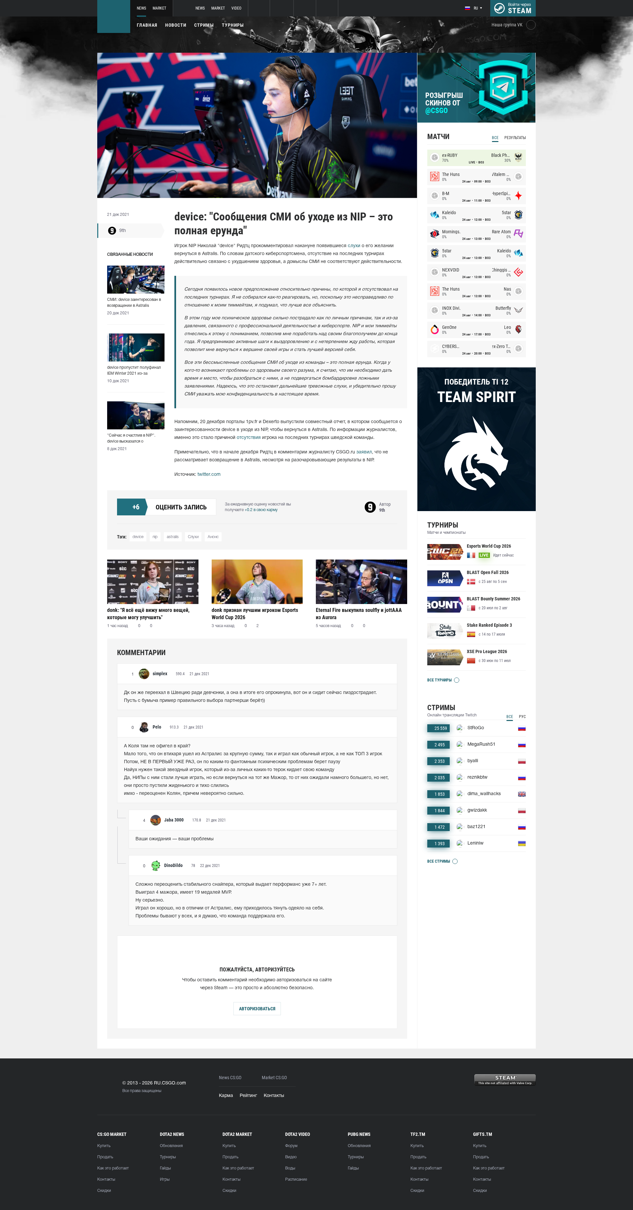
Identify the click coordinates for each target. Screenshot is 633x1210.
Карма (226, 1096)
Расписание (296, 1179)
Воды (290, 1168)
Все (495, 137)
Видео (291, 1157)
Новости (175, 25)
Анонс (213, 537)
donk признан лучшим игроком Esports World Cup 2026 (255, 613)
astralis (173, 537)
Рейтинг (248, 1096)
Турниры (233, 25)
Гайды (165, 1168)
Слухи (193, 537)
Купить (103, 1146)
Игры (164, 1179)
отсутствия (249, 438)
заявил (364, 452)
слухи (354, 246)
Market (159, 8)
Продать (105, 1157)
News (141, 8)
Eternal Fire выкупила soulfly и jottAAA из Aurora (359, 613)
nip (155, 537)
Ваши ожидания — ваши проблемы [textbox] (175, 839)
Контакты (274, 1096)
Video (236, 8)
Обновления (171, 1146)
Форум (291, 1146)
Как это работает (113, 1168)
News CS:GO (230, 1078)
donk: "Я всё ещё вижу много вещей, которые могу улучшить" (148, 613)
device (138, 537)
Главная (147, 25)
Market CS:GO (274, 1078)
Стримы (204, 25)
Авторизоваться (257, 1008)
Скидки (104, 1191)
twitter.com (209, 475)
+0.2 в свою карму (261, 510)
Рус (522, 716)
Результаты (515, 137)
